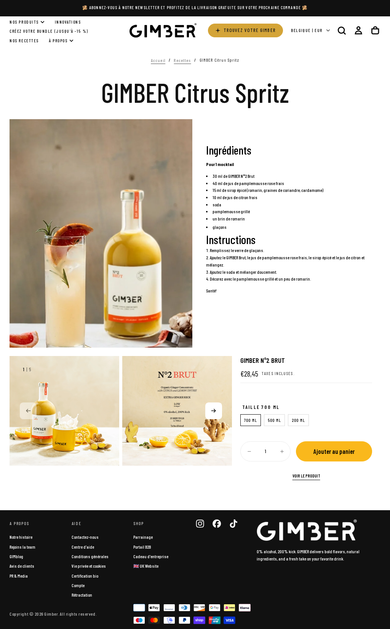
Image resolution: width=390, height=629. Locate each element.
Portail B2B (142, 546)
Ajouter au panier (334, 451)
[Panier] (375, 30)
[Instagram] (200, 523)
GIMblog (16, 556)
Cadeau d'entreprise (150, 556)
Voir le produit (306, 475)
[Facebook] (217, 523)
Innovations (68, 21)
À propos (58, 40)
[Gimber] (307, 530)
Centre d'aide (83, 546)
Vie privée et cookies (89, 565)
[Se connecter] (358, 30)
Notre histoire (21, 537)
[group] (64, 411)
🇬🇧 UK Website (145, 565)
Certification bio (85, 575)
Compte (78, 585)
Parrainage (143, 537)
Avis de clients (22, 565)
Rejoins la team (22, 546)
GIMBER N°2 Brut (241, 176)
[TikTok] (233, 523)
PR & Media (19, 575)
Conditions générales (90, 556)
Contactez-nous (85, 537)
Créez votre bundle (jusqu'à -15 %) (49, 31)
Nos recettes (24, 40)
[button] (342, 30)
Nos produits (24, 21)
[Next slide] (213, 410)
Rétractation (82, 594)
